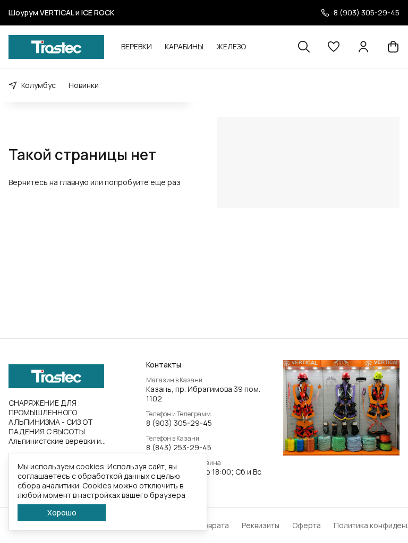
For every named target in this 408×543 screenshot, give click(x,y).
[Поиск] (304, 46)
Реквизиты (260, 525)
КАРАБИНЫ (184, 46)
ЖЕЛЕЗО (231, 46)
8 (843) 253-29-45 (178, 447)
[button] (333, 46)
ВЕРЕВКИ (136, 46)
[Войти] (363, 46)
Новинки (84, 85)
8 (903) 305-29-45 (179, 423)
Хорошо (61, 512)
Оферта (306, 525)
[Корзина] (393, 46)
